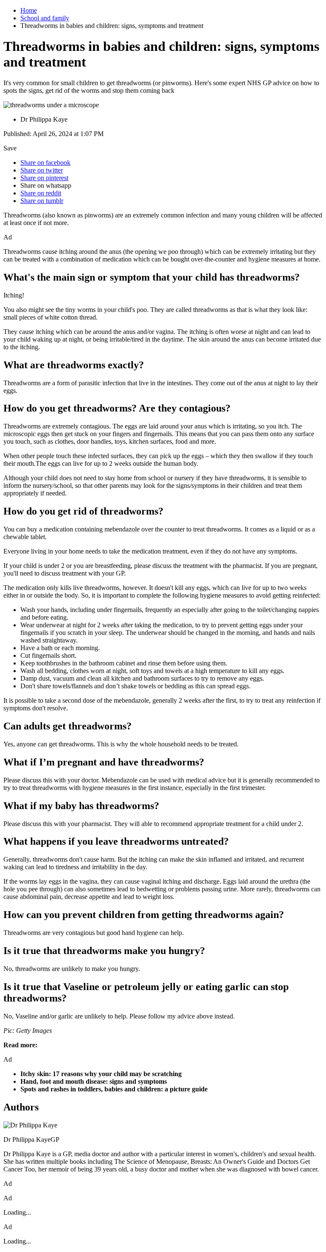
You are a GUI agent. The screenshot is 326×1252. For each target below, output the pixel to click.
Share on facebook (45, 162)
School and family (44, 18)
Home (28, 10)
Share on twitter (41, 170)
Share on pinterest (44, 177)
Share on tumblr (41, 200)
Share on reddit (40, 193)
